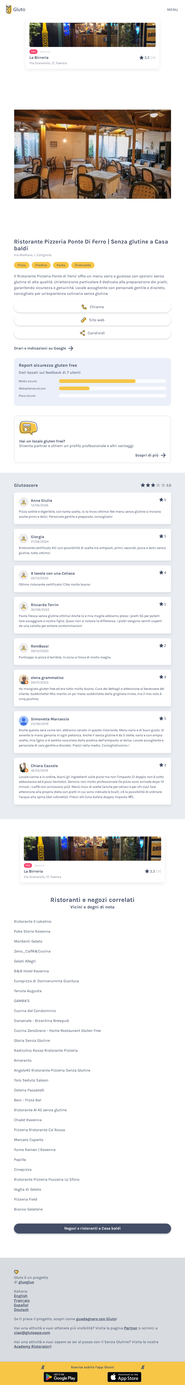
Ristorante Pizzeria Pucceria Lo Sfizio (46, 1179)
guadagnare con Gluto (96, 1319)
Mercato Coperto (28, 1139)
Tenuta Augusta (28, 991)
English (20, 1296)
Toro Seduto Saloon (31, 1080)
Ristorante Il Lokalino (32, 921)
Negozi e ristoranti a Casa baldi (92, 1228)
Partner (131, 1328)
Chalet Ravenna (28, 1120)
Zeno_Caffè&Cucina (32, 951)
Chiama (97, 306)
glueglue (26, 1282)
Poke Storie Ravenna (32, 931)
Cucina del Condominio (35, 1010)
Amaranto (23, 1060)
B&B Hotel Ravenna (31, 971)
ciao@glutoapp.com (32, 1332)
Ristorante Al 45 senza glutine (40, 1110)
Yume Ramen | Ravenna (35, 1149)
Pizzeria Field (25, 1199)
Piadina (41, 265)
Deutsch (21, 1309)
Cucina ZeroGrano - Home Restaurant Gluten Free (57, 1030)
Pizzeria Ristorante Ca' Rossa (39, 1129)
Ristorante (83, 265)
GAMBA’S (22, 1000)
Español (21, 1305)
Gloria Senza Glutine (32, 1040)
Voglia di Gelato (27, 1189)
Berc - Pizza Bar (27, 1100)
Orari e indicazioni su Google (40, 348)
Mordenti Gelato (28, 941)
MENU (172, 9)
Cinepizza (23, 1169)
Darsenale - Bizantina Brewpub (41, 1020)
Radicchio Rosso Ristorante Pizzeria (46, 1050)
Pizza (22, 265)
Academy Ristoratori (32, 1346)
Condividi (96, 333)
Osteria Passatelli (29, 1090)
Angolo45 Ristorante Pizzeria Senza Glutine (52, 1070)
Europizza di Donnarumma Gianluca (46, 981)
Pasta (61, 265)
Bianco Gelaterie (28, 1209)
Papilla (20, 1159)
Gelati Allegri (25, 961)
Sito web (96, 320)
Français (22, 1300)
